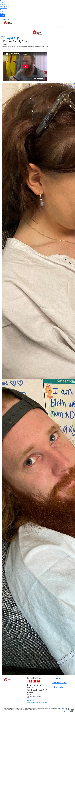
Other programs (4, 6)
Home (3, 1)
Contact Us (6, 19)
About (1, 10)
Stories (2, 13)
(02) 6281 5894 (31, 701)
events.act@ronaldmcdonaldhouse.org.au (38, 702)
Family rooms (3, 4)
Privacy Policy (58, 687)
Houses (2, 2)
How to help (3, 8)
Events (2, 11)
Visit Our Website (59, 682)
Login (2, 15)
